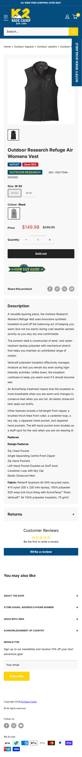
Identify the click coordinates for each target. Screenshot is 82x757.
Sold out (41, 253)
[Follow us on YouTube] (21, 725)
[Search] (73, 31)
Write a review (41, 552)
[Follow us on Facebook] (6, 725)
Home (7, 46)
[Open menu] (6, 16)
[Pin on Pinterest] (57, 289)
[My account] (67, 17)
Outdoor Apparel (24, 46)
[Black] (14, 213)
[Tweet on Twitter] (64, 289)
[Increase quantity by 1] (50, 240)
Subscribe (17, 676)
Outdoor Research (25, 172)
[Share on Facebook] (50, 289)
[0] (75, 16)
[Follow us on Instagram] (13, 725)
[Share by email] (71, 289)
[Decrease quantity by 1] (26, 240)
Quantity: (14, 239)
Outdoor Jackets (47, 46)
